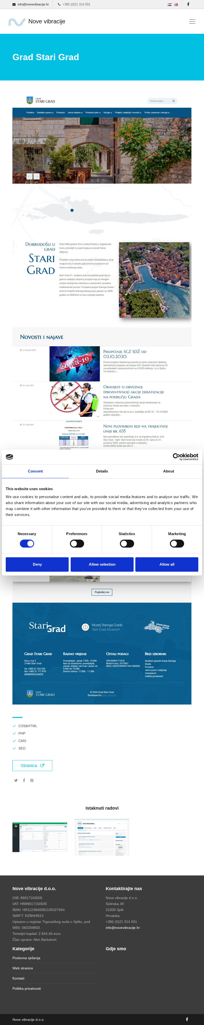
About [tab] (168, 471)
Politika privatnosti (26, 988)
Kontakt (18, 978)
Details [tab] (102, 471)
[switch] (77, 544)
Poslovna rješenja (26, 958)
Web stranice (22, 968)
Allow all (166, 564)
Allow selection (102, 564)
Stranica (29, 765)
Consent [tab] (35, 471)
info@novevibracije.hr (123, 928)
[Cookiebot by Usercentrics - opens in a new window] (176, 457)
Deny (37, 564)
